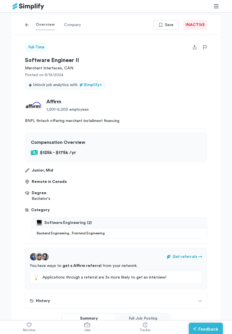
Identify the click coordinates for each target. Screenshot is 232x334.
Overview (45, 25)
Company (72, 25)
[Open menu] (216, 6)
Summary (89, 318)
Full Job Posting (143, 318)
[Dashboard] (28, 6)
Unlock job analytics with (67, 85)
